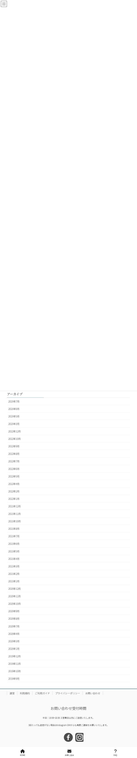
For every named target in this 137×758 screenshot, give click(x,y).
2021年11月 (14, 513)
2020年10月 (14, 603)
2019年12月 (14, 656)
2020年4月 (13, 633)
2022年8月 (13, 453)
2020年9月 (13, 611)
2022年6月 (13, 469)
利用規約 (25, 693)
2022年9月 (13, 446)
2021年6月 (13, 543)
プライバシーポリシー (67, 693)
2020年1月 (13, 648)
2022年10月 (14, 439)
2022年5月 (13, 476)
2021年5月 (13, 551)
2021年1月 (13, 581)
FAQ (115, 755)
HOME (22, 755)
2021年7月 (13, 536)
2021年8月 (13, 528)
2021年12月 (14, 506)
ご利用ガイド (42, 693)
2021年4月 (13, 559)
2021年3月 (13, 566)
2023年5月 (13, 416)
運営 (12, 693)
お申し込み (69, 755)
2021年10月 (14, 521)
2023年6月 (13, 409)
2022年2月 (13, 491)
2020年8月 (13, 618)
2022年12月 (14, 431)
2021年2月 (13, 573)
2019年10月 (14, 671)
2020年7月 (13, 626)
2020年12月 (14, 588)
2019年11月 (14, 663)
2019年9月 (13, 678)
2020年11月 (14, 596)
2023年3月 (13, 424)
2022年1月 (13, 499)
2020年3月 (13, 641)
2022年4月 (13, 484)
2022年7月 (13, 461)
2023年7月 (13, 401)
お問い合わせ (92, 693)
